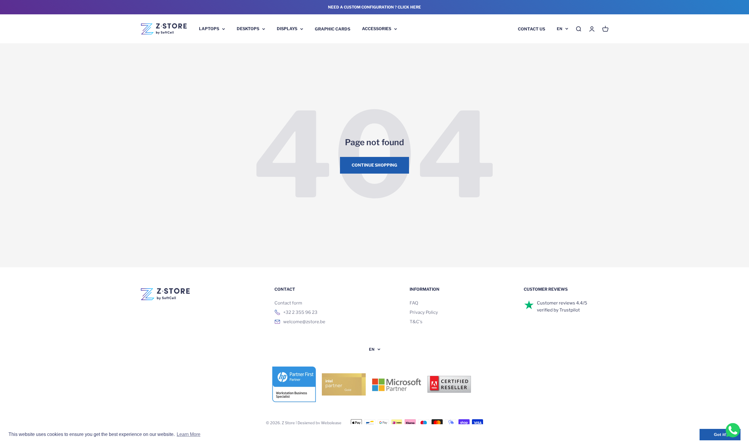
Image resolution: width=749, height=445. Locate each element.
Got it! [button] (720, 434)
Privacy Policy (424, 312)
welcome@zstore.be (304, 321)
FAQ (414, 303)
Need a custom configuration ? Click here (374, 7)
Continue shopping (374, 164)
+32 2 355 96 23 (300, 312)
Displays (287, 28)
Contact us (531, 28)
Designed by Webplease (319, 422)
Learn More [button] (188, 434)
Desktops (248, 28)
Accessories (376, 28)
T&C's (416, 321)
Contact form (288, 303)
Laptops (209, 28)
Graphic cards (332, 28)
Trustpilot (569, 310)
